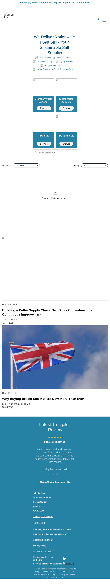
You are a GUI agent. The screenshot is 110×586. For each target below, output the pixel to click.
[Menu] (104, 20)
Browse (44, 108)
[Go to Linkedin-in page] (64, 559)
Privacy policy (39, 546)
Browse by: (7, 165)
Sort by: (76, 165)
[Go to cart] (97, 20)
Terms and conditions (43, 540)
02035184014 (39, 523)
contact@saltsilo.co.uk (43, 516)
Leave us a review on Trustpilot (47, 564)
